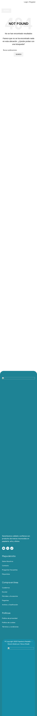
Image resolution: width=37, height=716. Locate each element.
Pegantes (5, 600)
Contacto (5, 566)
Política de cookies (8, 622)
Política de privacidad (9, 618)
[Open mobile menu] (2, 2)
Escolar (4, 592)
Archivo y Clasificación (10, 605)
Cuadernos (6, 588)
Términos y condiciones (10, 627)
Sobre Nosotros (7, 561)
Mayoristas (6, 574)
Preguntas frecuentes (10, 570)
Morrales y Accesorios (10, 596)
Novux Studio (24, 644)
